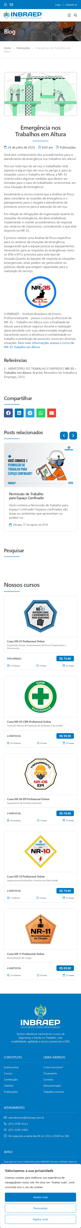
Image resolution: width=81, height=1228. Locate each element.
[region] (40, 1196)
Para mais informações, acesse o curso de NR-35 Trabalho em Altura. (39, 345)
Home (7, 48)
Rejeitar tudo (40, 1219)
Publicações (23, 48)
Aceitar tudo (40, 1197)
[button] (69, 15)
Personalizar (40, 1208)
